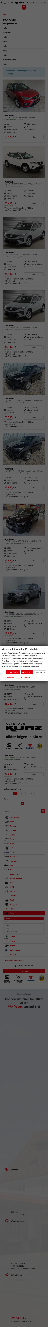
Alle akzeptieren (12, 672)
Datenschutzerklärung (10, 677)
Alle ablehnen (26, 672)
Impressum (25, 677)
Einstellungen (40, 672)
